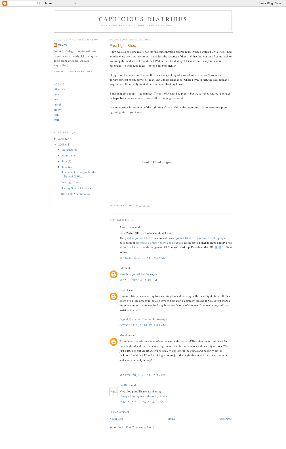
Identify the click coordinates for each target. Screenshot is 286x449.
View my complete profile (73, 71)
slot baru (184, 341)
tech (56, 115)
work (57, 120)
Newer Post (116, 419)
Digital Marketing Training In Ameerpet (144, 319)
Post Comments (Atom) (140, 427)
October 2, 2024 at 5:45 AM (143, 325)
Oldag (62, 45)
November (68, 150)
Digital (124, 290)
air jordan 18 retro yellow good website (159, 242)
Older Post (226, 419)
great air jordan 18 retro (139, 238)
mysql (57, 104)
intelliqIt (125, 385)
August (66, 155)
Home (171, 419)
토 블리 (219, 247)
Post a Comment (119, 412)
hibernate (59, 89)
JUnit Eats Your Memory (75, 194)
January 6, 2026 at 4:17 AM (142, 402)
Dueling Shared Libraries (76, 188)
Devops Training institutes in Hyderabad (144, 396)
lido (122, 268)
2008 (61, 144)
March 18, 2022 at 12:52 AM (143, 258)
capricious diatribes (143, 19)
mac (56, 99)
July (65, 161)
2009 (61, 139)
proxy (57, 110)
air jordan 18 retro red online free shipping (198, 238)
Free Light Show (71, 182)
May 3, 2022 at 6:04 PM (139, 280)
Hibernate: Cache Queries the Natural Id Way (78, 174)
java (56, 94)
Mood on (125, 335)
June (65, 167)
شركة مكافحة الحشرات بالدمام (138, 274)
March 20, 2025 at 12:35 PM (143, 375)
